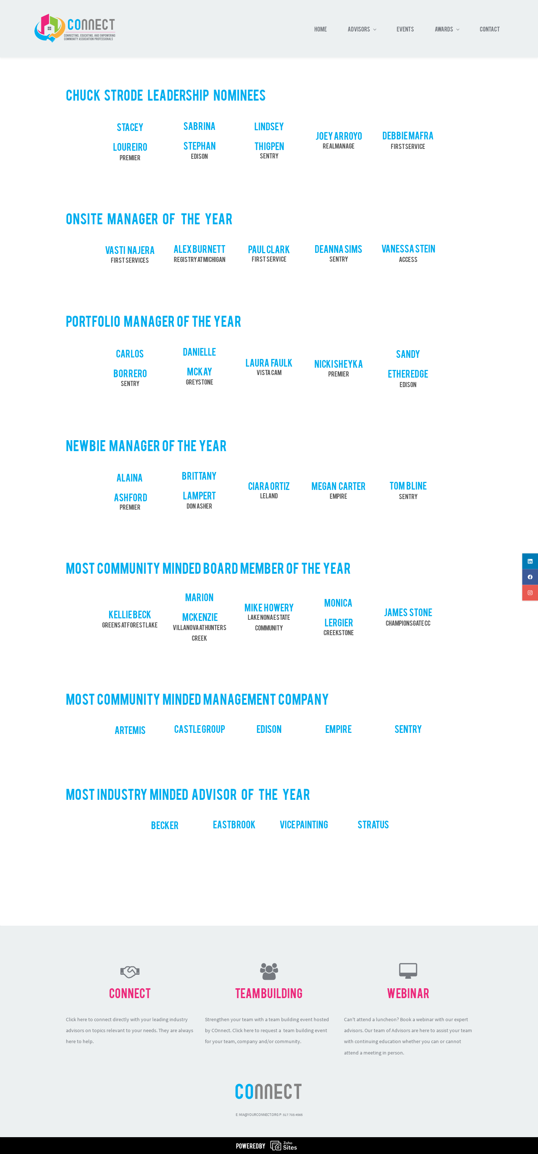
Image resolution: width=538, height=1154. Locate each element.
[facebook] (530, 577)
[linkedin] (530, 561)
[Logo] (74, 29)
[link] (269, 1087)
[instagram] (530, 593)
